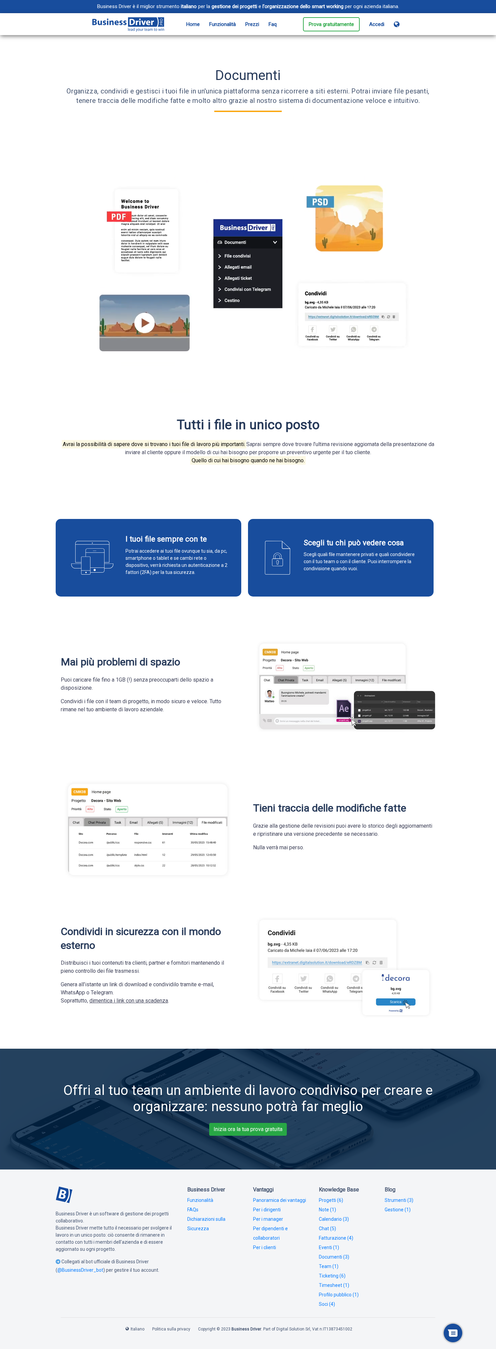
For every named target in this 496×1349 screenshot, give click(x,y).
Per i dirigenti (267, 1209)
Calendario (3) (334, 1219)
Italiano (137, 1329)
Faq (273, 24)
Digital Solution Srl (293, 1329)
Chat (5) (327, 1228)
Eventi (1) (329, 1247)
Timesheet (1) (334, 1285)
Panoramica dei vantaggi (279, 1200)
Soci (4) (327, 1304)
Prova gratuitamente (331, 24)
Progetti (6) (331, 1200)
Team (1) (328, 1266)
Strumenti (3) (399, 1200)
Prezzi (252, 24)
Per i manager (268, 1219)
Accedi (376, 24)
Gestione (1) (398, 1209)
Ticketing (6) (332, 1275)
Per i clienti (264, 1247)
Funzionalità (222, 24)
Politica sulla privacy (171, 1329)
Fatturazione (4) (336, 1238)
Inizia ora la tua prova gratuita (248, 1129)
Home (193, 24)
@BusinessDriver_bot (80, 1270)
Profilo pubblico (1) (339, 1294)
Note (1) (327, 1209)
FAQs (192, 1209)
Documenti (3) (334, 1257)
